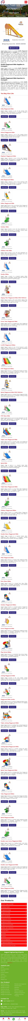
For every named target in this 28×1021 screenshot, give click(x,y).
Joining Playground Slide (8, 675)
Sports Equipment (6, 939)
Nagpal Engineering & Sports (14, 952)
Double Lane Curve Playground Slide (11, 841)
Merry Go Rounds (6, 916)
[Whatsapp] (13, 1019)
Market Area (4, 979)
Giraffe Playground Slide (7, 904)
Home (4, 16)
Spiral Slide (4, 463)
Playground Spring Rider (7, 924)
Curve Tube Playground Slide (9, 321)
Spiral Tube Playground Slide (9, 770)
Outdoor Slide (5, 227)
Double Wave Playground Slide (9, 534)
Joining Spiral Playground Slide (10, 746)
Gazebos (4, 933)
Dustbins (4, 936)
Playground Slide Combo (8, 699)
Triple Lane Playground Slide (9, 439)
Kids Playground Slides (7, 179)
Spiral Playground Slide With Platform (12, 392)
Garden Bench (5, 930)
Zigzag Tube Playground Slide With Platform (13, 297)
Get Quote (12, 116)
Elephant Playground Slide (8, 156)
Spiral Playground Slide (7, 817)
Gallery (3, 974)
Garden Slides (5, 274)
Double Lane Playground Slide (9, 864)
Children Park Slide (6, 250)
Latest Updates (4, 972)
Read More (4, 116)
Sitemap (3, 970)
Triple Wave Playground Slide (9, 486)
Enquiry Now (14, 47)
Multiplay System (6, 907)
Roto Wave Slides (6, 581)
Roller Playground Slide (7, 203)
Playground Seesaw (6, 921)
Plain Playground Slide (7, 557)
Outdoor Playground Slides (8, 605)
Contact (3, 977)
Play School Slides (6, 652)
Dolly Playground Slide (7, 109)
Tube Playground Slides (7, 794)
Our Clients (3, 975)
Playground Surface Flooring (8, 945)
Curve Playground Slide (7, 628)
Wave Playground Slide (7, 888)
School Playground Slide (8, 132)
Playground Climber (6, 918)
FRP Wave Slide (5, 416)
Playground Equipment (7, 942)
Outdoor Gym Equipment (7, 927)
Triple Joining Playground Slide (10, 723)
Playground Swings (6, 910)
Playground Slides (21, 16)
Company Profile (5, 969)
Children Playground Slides (8, 510)
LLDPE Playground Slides (8, 345)
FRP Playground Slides (7, 368)
